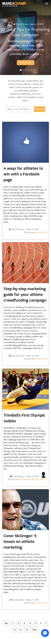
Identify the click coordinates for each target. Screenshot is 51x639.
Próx (35, 629)
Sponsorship (17, 599)
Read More (25, 62)
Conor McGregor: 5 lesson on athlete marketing (20, 541)
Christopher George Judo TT (33, 479)
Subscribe (39, 109)
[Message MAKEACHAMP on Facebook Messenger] (45, 633)
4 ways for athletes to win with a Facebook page (23, 174)
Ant (6, 623)
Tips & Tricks (21, 24)
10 (27, 629)
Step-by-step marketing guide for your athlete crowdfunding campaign (25, 294)
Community (18, 476)
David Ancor (41, 232)
